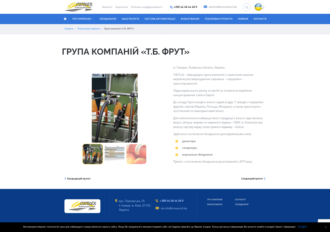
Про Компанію (81, 18)
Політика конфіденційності (146, 7)
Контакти (260, 18)
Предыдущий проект (78, 178)
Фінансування (190, 18)
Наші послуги (130, 18)
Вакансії (107, 7)
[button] (258, 7)
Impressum (121, 7)
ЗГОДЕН (302, 226)
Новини (243, 18)
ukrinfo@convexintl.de (174, 208)
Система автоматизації (160, 18)
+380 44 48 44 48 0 (172, 200)
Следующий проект (252, 178)
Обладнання (108, 18)
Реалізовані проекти (218, 18)
